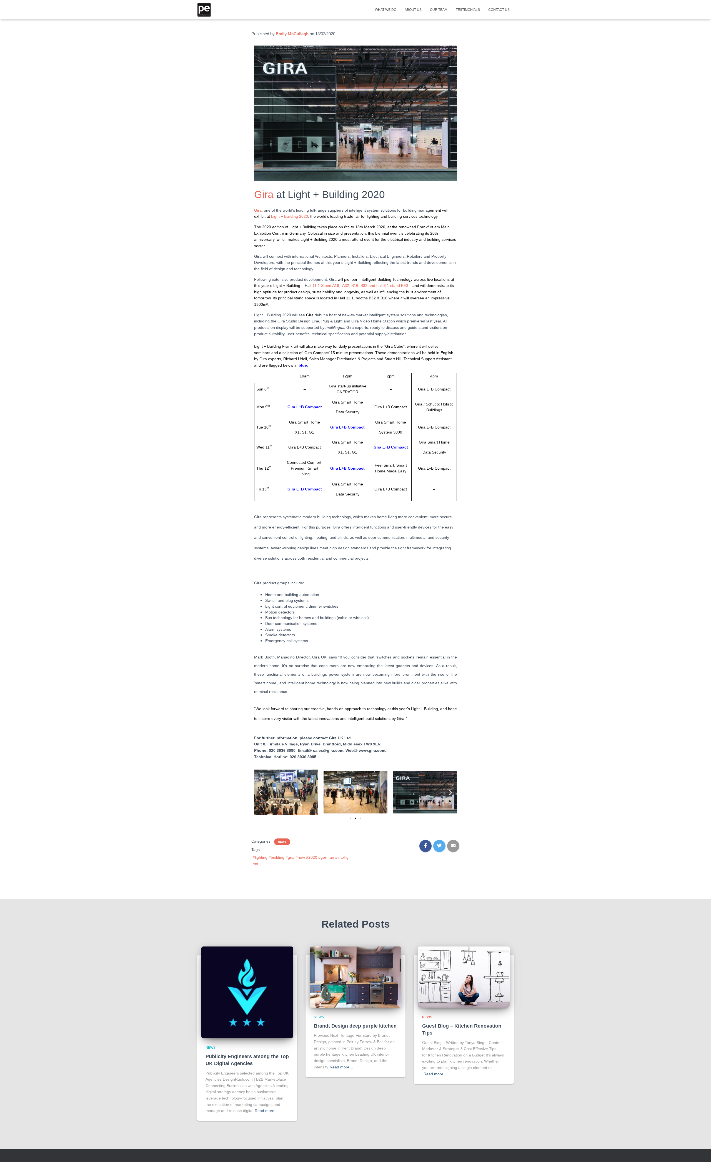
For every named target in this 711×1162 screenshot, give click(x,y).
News (282, 841)
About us (413, 10)
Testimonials (468, 10)
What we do (385, 10)
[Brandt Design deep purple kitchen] (355, 976)
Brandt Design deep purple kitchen (355, 1026)
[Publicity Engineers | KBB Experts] (204, 10)
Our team (438, 10)
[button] (260, 792)
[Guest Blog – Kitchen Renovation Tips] (464, 976)
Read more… (266, 1110)
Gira (264, 194)
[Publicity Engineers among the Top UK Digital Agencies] (247, 992)
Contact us (499, 10)
